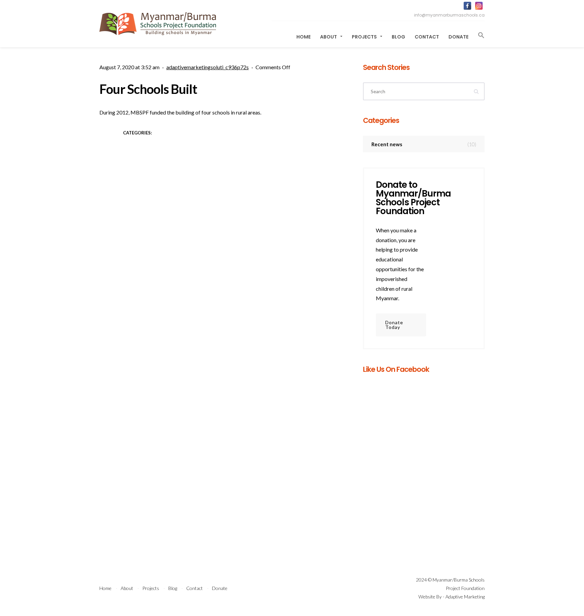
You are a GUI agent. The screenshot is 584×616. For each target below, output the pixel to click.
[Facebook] (467, 6)
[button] (479, 35)
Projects (365, 36)
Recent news (423, 144)
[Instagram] (479, 6)
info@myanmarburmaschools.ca (449, 15)
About (329, 36)
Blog (398, 36)
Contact (427, 36)
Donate (458, 36)
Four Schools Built (148, 89)
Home (303, 36)
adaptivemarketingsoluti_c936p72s (207, 67)
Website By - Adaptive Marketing (451, 596)
